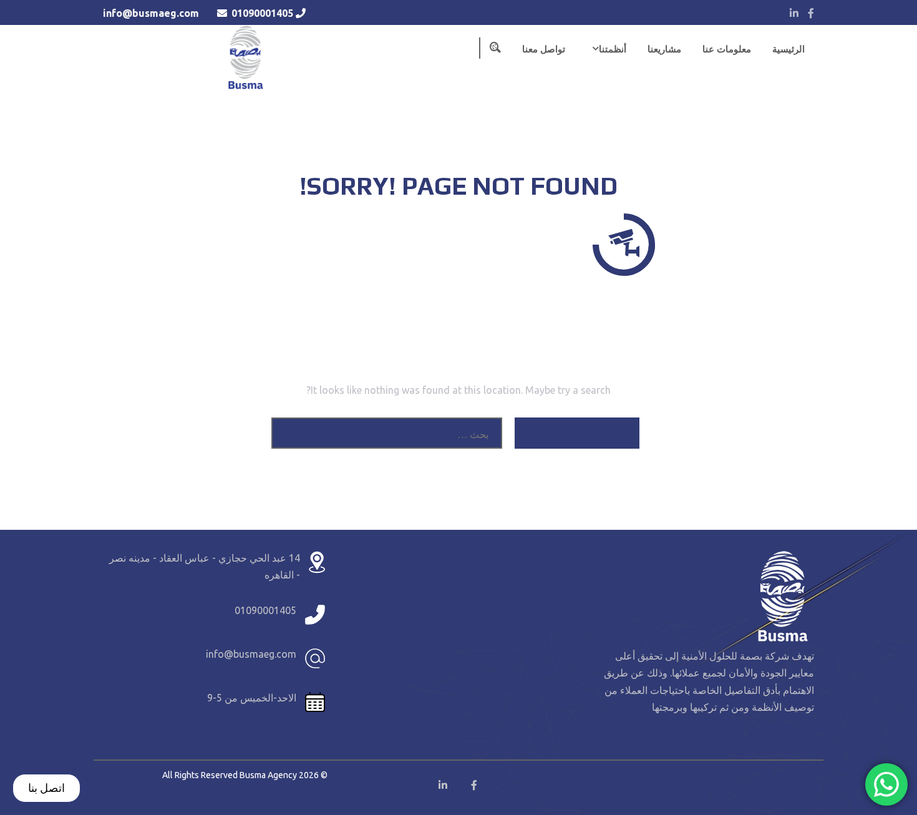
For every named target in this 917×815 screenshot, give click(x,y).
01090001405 (262, 13)
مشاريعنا (664, 49)
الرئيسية (788, 49)
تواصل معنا (543, 49)
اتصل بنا (46, 787)
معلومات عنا (726, 49)
